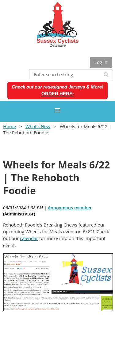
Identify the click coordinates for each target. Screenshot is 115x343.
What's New (37, 126)
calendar (29, 238)
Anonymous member (70, 208)
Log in (100, 62)
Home (9, 126)
